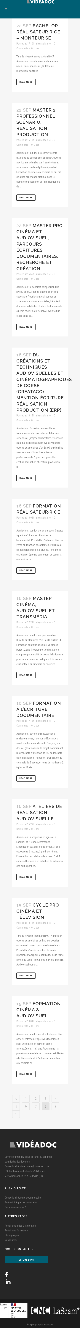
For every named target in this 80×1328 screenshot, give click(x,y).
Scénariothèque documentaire (21, 1202)
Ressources (11, 1240)
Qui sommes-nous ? (15, 1207)
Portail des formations (16, 1230)
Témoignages (12, 1235)
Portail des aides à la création (20, 1225)
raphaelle (45, 43)
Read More (26, 82)
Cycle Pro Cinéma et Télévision (37, 911)
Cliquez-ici (26, 1259)
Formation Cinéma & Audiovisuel (38, 1009)
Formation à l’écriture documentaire (38, 709)
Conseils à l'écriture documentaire (23, 1197)
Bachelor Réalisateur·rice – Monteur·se (38, 32)
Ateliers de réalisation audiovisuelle (39, 812)
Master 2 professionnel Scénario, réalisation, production (36, 122)
